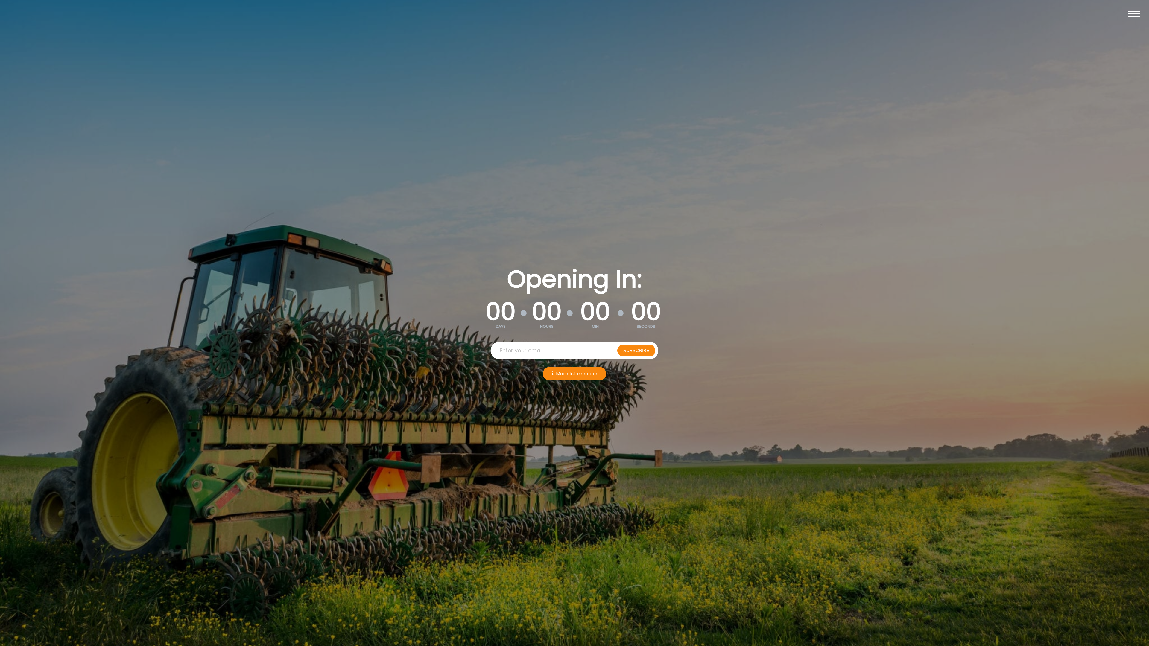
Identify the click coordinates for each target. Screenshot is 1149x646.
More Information (576, 373)
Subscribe (636, 350)
